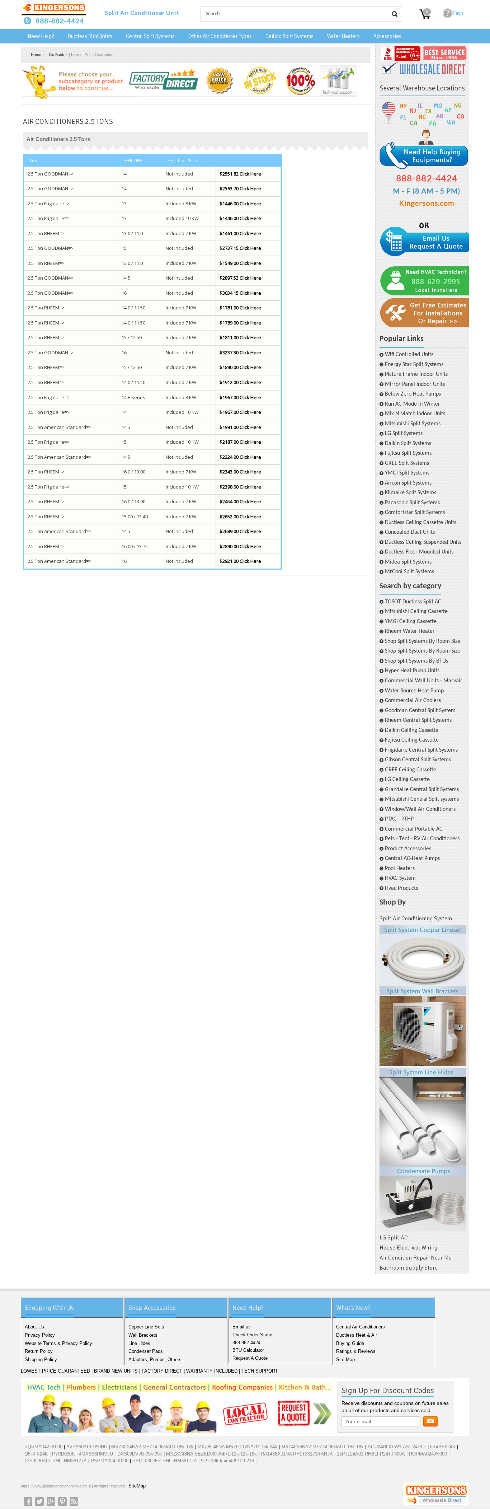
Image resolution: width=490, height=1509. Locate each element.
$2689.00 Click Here (240, 531)
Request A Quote (250, 1358)
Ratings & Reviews (356, 1351)
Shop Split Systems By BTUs (416, 661)
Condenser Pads (145, 1351)
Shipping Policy (41, 1359)
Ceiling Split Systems (289, 36)
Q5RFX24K (36, 1454)
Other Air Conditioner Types (220, 36)
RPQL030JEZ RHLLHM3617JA (164, 1460)
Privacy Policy (40, 1335)
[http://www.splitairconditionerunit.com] (423, 1078)
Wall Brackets (142, 1335)
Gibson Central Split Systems (418, 760)
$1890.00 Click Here (240, 367)
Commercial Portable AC (414, 829)
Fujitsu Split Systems (408, 453)
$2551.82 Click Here (240, 173)
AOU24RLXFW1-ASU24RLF (397, 1446)
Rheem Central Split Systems (418, 720)
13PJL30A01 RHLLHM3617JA (55, 1460)
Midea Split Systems (408, 562)
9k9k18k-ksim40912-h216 (227, 1460)
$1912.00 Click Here (240, 382)
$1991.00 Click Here (240, 427)
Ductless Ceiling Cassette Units (420, 522)
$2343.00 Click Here (240, 471)
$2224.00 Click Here (240, 457)
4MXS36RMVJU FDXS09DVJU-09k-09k (120, 1454)
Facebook (28, 1501)
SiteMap (137, 1486)
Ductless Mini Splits (89, 36)
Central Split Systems (150, 36)
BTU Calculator (248, 1350)
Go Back (56, 54)
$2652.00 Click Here (240, 516)
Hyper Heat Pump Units (412, 671)
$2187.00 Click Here (240, 442)
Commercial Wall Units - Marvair (423, 681)
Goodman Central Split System (420, 711)
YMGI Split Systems (407, 473)
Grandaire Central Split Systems (422, 790)
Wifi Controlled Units (409, 355)
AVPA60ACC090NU (86, 1446)
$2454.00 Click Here (240, 501)
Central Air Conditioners (360, 1327)
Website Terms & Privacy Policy (58, 1343)
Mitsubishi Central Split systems (422, 799)
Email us (241, 1327)
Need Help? (41, 36)
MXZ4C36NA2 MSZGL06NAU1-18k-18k (322, 1446)
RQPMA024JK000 (428, 1454)
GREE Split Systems (407, 463)
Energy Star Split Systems (414, 365)
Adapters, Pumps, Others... (157, 1359)
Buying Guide (350, 1343)
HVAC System (400, 878)
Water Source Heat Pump (414, 691)
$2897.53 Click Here (240, 278)
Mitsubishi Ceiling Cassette (416, 612)
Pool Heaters (400, 869)
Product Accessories (408, 849)
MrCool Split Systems (409, 572)
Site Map (345, 1359)
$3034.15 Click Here (240, 293)
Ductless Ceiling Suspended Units (423, 542)
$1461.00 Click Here (240, 233)
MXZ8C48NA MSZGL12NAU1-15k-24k (237, 1446)
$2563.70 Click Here (240, 188)
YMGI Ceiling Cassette (411, 622)
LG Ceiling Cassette (407, 779)
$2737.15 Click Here (240, 248)
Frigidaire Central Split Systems (421, 750)
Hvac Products (401, 888)
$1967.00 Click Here (240, 397)
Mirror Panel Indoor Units (415, 384)
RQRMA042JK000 (43, 1446)
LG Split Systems (404, 433)
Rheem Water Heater (410, 631)
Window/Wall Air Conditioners (420, 809)
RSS (74, 1501)
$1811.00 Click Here (240, 337)
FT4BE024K (443, 1446)
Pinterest (62, 1501)
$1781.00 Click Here (240, 307)
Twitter (39, 1501)
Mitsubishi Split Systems (412, 424)
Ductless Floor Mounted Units (419, 552)
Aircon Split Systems (408, 483)
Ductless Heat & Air (356, 1335)
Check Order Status (253, 1334)
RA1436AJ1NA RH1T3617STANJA (297, 1454)
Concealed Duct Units (410, 532)
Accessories (387, 36)
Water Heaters (343, 36)
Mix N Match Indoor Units (415, 414)
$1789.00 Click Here (240, 322)
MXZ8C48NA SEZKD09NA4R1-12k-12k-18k (211, 1454)
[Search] (394, 14)
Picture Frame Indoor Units (416, 374)
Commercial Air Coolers (413, 701)
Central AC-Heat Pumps (412, 858)
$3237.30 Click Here (240, 352)
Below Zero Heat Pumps (413, 394)
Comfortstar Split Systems (415, 512)
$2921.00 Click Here (240, 561)
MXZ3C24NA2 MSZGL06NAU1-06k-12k (152, 1446)
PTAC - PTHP (399, 819)
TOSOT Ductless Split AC (413, 602)
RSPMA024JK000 (109, 1460)
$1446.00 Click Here (240, 203)
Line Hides (139, 1343)
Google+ (51, 1501)
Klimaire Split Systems (410, 493)
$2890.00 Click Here (240, 546)
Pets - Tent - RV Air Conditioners (422, 839)
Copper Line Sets (146, 1327)
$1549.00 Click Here (240, 263)
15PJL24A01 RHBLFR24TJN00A (371, 1454)
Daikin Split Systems (408, 444)
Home (36, 54)
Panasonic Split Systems (412, 503)
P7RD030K (63, 1454)
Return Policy (39, 1351)
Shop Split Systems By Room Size (422, 641)
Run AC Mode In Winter (412, 404)
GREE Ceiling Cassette (410, 770)
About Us (34, 1327)
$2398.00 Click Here (240, 486)
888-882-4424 (246, 1342)
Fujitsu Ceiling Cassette (412, 740)
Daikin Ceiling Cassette (411, 730)
